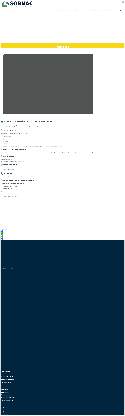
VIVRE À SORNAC (68, 10)
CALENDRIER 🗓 (52, 10)
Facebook (5, 169)
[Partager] (62, 239)
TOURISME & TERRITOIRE (90, 10)
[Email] (62, 235)
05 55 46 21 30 (20, 183)
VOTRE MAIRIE (60, 10)
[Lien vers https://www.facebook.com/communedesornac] (6, 409)
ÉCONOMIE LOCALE (78, 10)
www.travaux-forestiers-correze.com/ (19, 168)
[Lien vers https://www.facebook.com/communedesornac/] (122, 11)
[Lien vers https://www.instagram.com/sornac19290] (6, 414)
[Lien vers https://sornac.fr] (17, 8)
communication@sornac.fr (7, 379)
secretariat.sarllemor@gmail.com (10, 196)
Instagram (11, 169)
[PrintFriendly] (62, 237)
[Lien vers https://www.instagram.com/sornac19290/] (120, 11)
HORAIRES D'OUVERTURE (7, 400)
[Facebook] (62, 231)
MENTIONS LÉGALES (6, 382)
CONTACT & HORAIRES (114, 10)
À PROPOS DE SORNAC (103, 10)
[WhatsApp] (62, 233)
